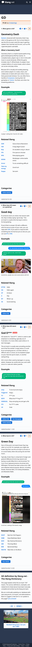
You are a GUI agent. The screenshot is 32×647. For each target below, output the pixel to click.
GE (2, 302)
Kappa (3, 171)
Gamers (3, 38)
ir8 (2, 407)
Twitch (12, 80)
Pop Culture (5, 561)
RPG (2, 155)
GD (5, 23)
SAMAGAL (4, 401)
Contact (27, 646)
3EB (2, 544)
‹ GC (11, 606)
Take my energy (4, 167)
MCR (2, 541)
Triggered (4, 393)
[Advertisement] (16, 9)
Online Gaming (6, 192)
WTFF (3, 398)
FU (2, 395)
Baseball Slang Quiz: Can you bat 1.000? (16, 625)
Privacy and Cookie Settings (13, 646)
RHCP (3, 535)
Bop (2, 149)
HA (2, 290)
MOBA (3, 159)
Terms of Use (21, 644)
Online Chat (5, 313)
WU (11, 234)
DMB (2, 538)
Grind (3, 163)
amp (2, 390)
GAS (9, 229)
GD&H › (19, 606)
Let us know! (12, 599)
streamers (11, 78)
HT (7, 234)
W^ (2, 299)
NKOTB (3, 550)
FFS (2, 404)
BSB (2, 547)
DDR (2, 144)
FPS (2, 152)
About (22, 646)
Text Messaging (16, 419)
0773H (3, 287)
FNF (2, 147)
